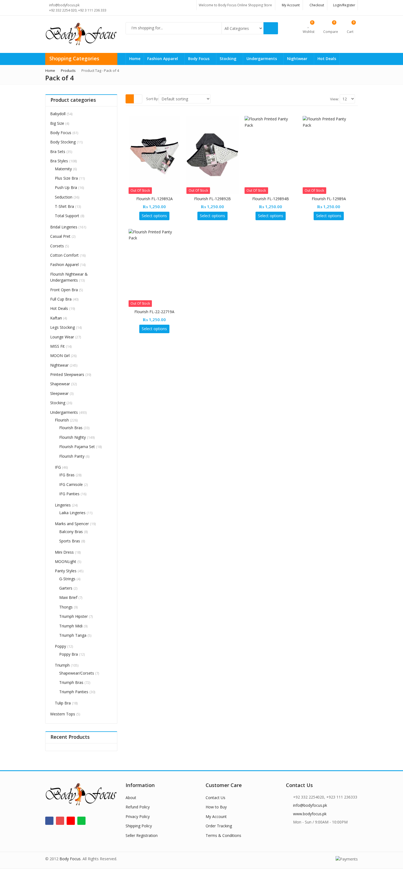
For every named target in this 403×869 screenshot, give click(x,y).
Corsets (57, 245)
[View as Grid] (130, 98)
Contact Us (215, 797)
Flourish (62, 420)
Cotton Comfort (64, 255)
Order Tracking (219, 825)
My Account (216, 816)
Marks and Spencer (72, 523)
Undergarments (262, 58)
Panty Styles (65, 570)
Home (134, 58)
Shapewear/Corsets (76, 673)
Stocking (228, 58)
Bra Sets (57, 151)
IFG (58, 467)
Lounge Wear (62, 336)
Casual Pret (60, 236)
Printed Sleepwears (67, 374)
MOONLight (65, 561)
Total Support (67, 215)
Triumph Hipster (73, 616)
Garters (65, 588)
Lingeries (63, 505)
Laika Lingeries (72, 512)
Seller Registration (142, 835)
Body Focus (199, 58)
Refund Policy (138, 806)
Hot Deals (326, 58)
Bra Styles (59, 160)
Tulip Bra (63, 703)
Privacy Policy (138, 816)
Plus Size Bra (66, 178)
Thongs (66, 607)
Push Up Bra (66, 187)
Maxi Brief (68, 597)
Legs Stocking (62, 327)
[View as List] (138, 98)
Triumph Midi (71, 626)
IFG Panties (69, 493)
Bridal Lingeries (63, 227)
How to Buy (216, 806)
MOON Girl (60, 355)
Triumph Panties (73, 691)
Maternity (63, 168)
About (131, 797)
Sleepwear (59, 393)
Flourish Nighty (72, 437)
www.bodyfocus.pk (310, 813)
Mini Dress (64, 552)
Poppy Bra (68, 654)
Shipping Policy (139, 825)
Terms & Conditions (223, 835)
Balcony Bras (71, 531)
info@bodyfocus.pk (310, 805)
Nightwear (297, 58)
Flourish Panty (71, 456)
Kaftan (56, 318)
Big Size (57, 123)
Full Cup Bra (61, 299)
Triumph (62, 665)
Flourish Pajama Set (77, 446)
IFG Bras (67, 474)
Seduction (63, 197)
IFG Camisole (71, 484)
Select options (154, 215)
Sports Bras (69, 541)
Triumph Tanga (72, 635)
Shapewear (60, 383)
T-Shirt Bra (64, 206)
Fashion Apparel (163, 58)
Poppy (60, 646)
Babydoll (58, 113)
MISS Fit (57, 346)
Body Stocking (63, 142)
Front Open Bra (64, 289)
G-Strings (67, 578)
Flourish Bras (71, 427)
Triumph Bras (71, 682)
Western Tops (62, 714)
